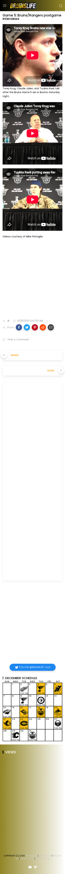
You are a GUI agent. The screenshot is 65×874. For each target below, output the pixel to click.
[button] (19, 327)
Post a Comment (18, 339)
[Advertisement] (32, 279)
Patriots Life (27, 858)
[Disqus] (32, 435)
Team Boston (43, 858)
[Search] (60, 6)
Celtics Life (45, 855)
